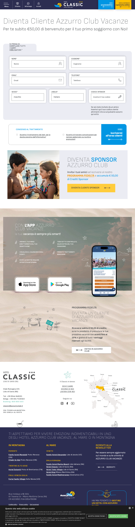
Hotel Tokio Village (54, 470)
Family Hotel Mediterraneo (57, 475)
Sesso (15, 92)
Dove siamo (67, 386)
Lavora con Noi (67, 392)
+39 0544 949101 (14, 396)
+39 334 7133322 (17, 399)
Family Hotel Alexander (56, 455)
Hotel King (50, 472)
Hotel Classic (52, 467)
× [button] (132, 508)
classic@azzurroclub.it (13, 406)
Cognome (75, 59)
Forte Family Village (17, 479)
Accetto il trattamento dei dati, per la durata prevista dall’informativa (35, 136)
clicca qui (44, 522)
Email (14, 75)
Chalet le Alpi (14, 460)
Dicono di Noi (67, 389)
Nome (14, 59)
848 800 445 (18, 402)
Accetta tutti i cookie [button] (118, 516)
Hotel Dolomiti (15, 470)
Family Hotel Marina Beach (57, 464)
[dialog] (67, 516)
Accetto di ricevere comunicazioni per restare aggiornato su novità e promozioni (81, 137)
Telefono (75, 75)
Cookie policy (13, 505)
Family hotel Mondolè (18, 455)
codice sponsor (98, 92)
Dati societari (34, 505)
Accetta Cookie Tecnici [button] (96, 516)
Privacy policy (23, 505)
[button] (45, 524)
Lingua (54, 92)
